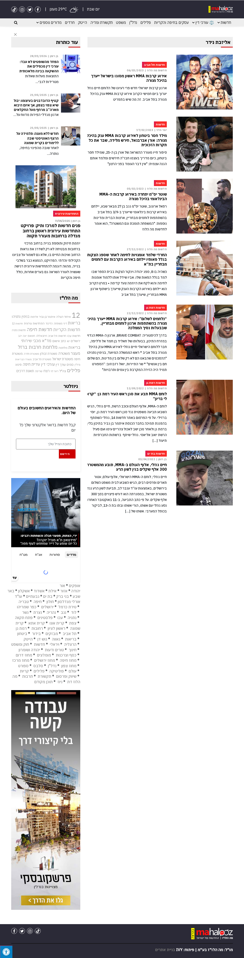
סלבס (38, 665)
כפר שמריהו (26, 606)
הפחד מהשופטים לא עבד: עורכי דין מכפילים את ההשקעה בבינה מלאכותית (39, 66)
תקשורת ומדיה (101, 22)
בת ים (47, 596)
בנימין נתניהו (21, 316)
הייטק (82, 22)
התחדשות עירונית (34, 323)
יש (68, 341)
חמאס (31, 336)
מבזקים (52, 633)
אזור (63, 590)
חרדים (70, 22)
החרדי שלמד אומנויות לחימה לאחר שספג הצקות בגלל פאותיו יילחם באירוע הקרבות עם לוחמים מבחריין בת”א (127, 259)
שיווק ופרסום (66, 676)
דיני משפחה (60, 323)
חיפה (38, 601)
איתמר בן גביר (47, 316)
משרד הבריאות (23, 359)
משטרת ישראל (62, 359)
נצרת (37, 612)
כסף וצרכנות (66, 655)
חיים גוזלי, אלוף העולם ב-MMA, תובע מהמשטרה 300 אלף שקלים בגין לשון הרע (126, 467)
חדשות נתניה (19, 330)
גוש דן (42, 639)
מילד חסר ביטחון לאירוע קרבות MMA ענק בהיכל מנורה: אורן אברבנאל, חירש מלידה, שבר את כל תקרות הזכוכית (127, 140)
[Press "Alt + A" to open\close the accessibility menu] (6, 952)
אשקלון (24, 590)
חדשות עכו (73, 336)
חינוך (72, 649)
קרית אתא (36, 623)
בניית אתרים (165, 949)
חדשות (226, 22)
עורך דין (61, 364)
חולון (50, 601)
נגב (63, 612)
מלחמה (62, 347)
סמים (70, 364)
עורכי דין (48, 364)
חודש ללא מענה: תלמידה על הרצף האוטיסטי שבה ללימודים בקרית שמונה (37, 138)
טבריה (24, 601)
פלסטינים (45, 617)
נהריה (51, 612)
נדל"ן (133, 22)
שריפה (38, 371)
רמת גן (21, 628)
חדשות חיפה (39, 329)
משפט (121, 22)
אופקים (74, 585)
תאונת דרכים (25, 371)
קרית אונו (57, 623)
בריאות (74, 323)
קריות (24, 671)
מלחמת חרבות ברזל (37, 347)
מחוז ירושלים (44, 660)
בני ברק (62, 596)
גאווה (56, 639)
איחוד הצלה (63, 316)
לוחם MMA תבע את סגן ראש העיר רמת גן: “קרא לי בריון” (126, 396)
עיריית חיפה (31, 364)
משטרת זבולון (48, 354)
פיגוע (18, 364)
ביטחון (22, 633)
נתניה (72, 617)
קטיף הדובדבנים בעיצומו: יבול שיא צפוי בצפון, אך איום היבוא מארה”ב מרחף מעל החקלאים (36, 105)
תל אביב (69, 633)
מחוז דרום (24, 655)
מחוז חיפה (68, 660)
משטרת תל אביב (42, 359)
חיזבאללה (41, 336)
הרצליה (70, 644)
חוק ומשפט (20, 644)
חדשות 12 (17, 323)
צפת (72, 623)
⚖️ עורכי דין (204, 22)
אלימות (34, 316)
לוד (73, 612)
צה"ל (62, 371)
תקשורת (44, 676)
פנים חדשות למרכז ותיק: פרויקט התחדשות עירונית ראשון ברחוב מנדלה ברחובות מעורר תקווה (50, 231)
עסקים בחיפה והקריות (171, 22)
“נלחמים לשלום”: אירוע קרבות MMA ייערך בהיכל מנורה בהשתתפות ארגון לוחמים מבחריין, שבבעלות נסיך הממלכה (126, 323)
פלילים (145, 22)
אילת (52, 590)
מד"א (46, 340)
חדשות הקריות (66, 329)
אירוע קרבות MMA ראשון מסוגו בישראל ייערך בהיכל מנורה (129, 78)
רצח (46, 370)
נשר (25, 612)
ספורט (23, 665)
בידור (36, 633)
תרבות (27, 676)
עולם (72, 671)
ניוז (59, 681)
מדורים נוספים (50, 22)
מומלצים (44, 655)
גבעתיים (32, 596)
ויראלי (54, 644)
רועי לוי (54, 371)
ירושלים (75, 341)
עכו (60, 617)
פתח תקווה (24, 617)
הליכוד (49, 323)
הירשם (65, 454)
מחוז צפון (68, 665)
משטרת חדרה (31, 353)
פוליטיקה (56, 671)
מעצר (75, 353)
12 (76, 315)
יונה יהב (22, 336)
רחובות (37, 628)
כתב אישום (59, 341)
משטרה (64, 353)
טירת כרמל (67, 606)
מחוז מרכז (20, 660)
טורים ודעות (54, 649)
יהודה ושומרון (29, 649)
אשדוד (39, 590)
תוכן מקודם (43, 681)
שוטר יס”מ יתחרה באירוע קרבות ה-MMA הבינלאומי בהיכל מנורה (133, 196)
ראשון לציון (56, 628)
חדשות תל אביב (57, 336)
